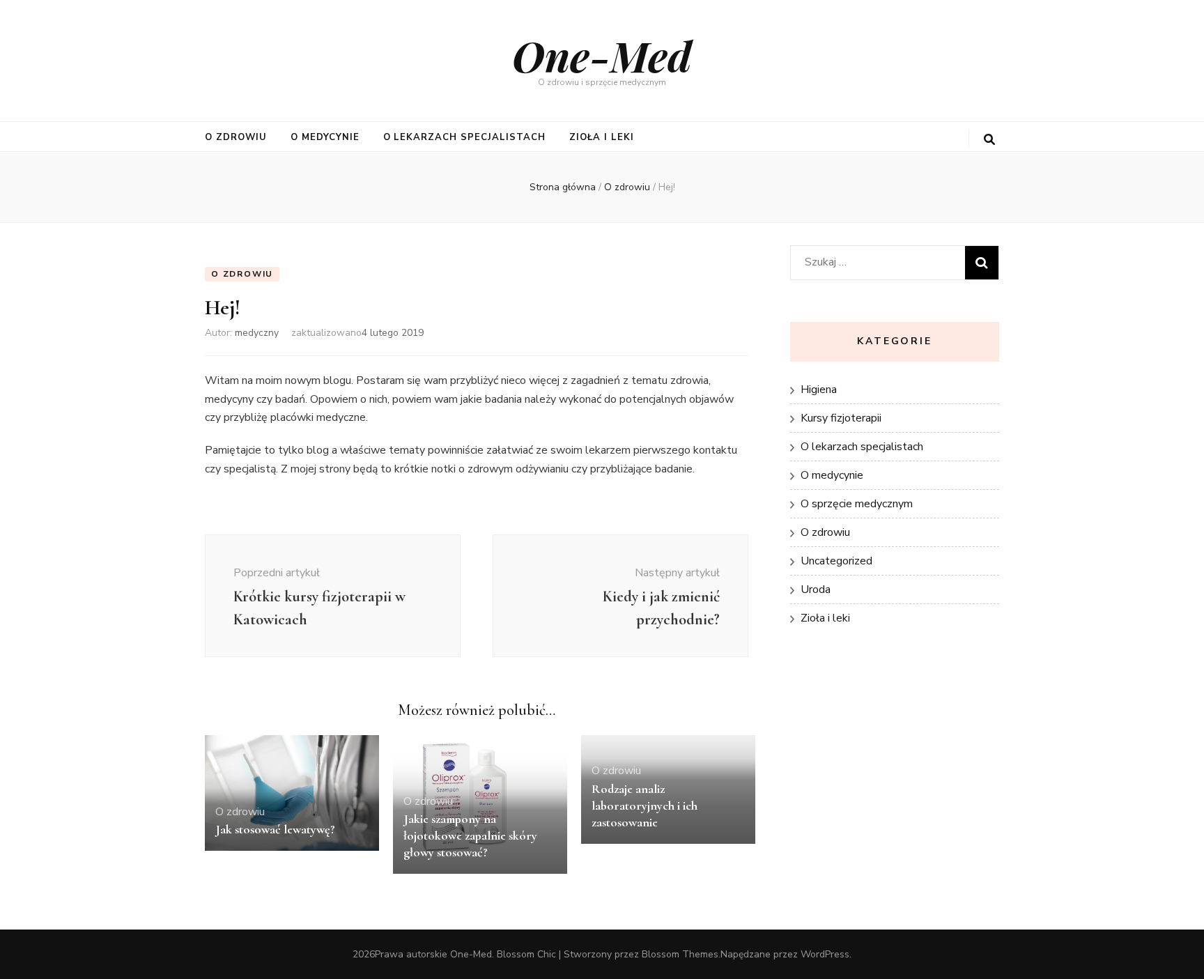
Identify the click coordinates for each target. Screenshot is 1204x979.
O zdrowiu (236, 137)
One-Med (602, 55)
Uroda (816, 589)
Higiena (819, 389)
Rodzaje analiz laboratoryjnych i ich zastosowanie (644, 805)
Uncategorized (836, 561)
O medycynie (325, 137)
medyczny (257, 332)
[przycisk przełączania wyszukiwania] (989, 140)
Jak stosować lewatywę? (275, 829)
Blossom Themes (680, 954)
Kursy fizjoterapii (841, 418)
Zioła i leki (601, 137)
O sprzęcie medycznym (857, 503)
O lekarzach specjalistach (464, 137)
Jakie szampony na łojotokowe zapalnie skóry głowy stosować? (470, 835)
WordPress (825, 954)
